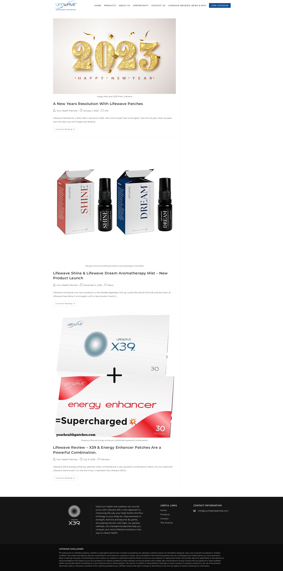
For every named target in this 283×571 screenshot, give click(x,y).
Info (106, 110)
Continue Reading (66, 128)
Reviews (105, 459)
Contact (164, 518)
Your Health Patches (66, 110)
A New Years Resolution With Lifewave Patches (98, 104)
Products (165, 514)
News (110, 285)
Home (163, 510)
